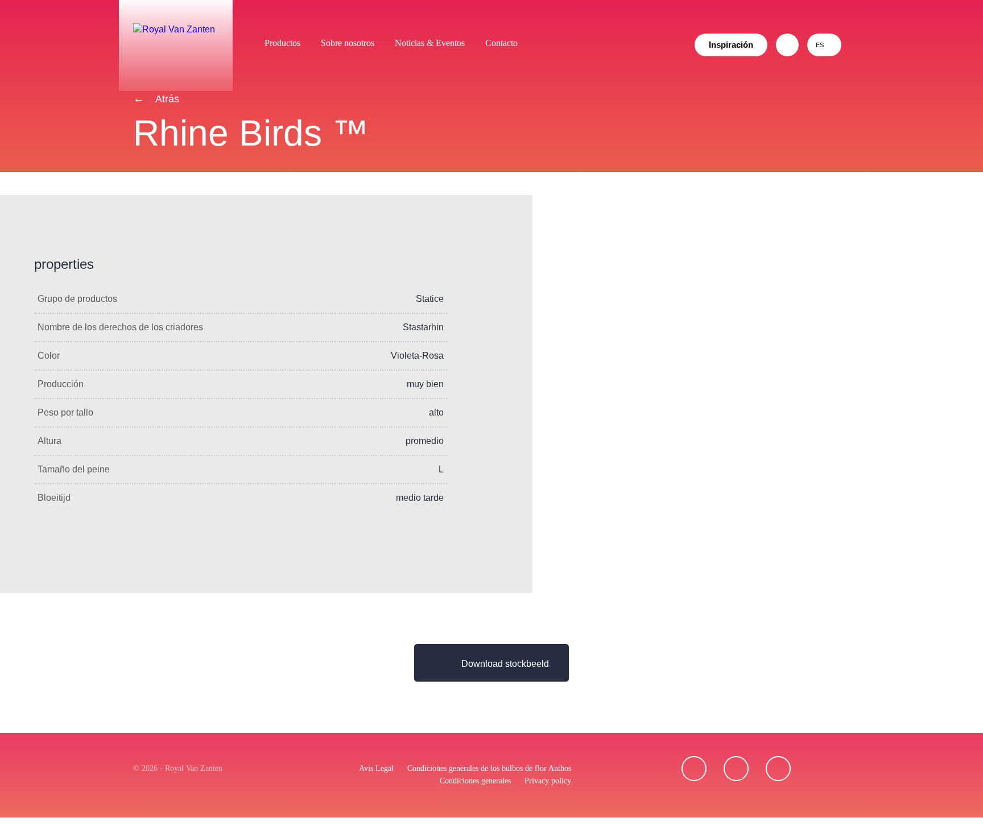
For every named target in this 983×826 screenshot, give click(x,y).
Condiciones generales (475, 781)
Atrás (166, 99)
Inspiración (731, 44)
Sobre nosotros (347, 43)
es (820, 44)
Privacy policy (547, 781)
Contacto (501, 43)
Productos (282, 43)
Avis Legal (376, 768)
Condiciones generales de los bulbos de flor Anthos (489, 768)
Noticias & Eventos (430, 43)
